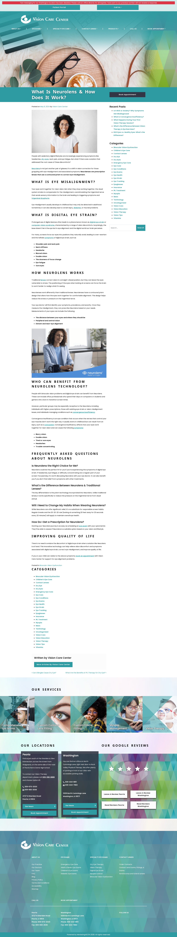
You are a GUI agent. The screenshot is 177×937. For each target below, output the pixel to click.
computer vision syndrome (43, 225)
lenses (43, 280)
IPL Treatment (41, 619)
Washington (66, 912)
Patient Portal (59, 7)
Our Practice (37, 864)
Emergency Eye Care (44, 592)
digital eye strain (97, 222)
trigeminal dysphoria (40, 198)
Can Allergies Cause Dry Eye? (44, 673)
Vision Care (40, 635)
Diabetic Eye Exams (69, 873)
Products (112, 29)
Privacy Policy (37, 880)
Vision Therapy (42, 641)
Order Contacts (125, 864)
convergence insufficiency (84, 412)
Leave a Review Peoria (114, 794)
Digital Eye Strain (96, 870)
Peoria (34, 912)
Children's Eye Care (44, 579)
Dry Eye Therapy (96, 864)
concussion (49, 425)
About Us (15, 29)
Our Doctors (37, 867)
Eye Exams (36, 29)
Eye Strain (40, 607)
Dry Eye (39, 586)
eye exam (83, 526)
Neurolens (36, 168)
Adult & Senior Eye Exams (71, 867)
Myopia (39, 622)
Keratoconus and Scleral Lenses (132, 873)
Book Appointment (156, 29)
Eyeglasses (40, 613)
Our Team (36, 870)
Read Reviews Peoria (114, 805)
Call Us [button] (117, 7)
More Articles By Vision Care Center (53, 664)
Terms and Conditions (40, 883)
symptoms (49, 238)
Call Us (133, 29)
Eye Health (40, 604)
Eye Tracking (41, 610)
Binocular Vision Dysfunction (50, 565)
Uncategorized (42, 632)
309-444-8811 (71, 782)
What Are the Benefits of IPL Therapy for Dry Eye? (85, 673)
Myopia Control (96, 873)
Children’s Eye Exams (69, 870)
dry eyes (45, 159)
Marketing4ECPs (83, 934)
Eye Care (39, 595)
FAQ (33, 873)
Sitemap (35, 889)
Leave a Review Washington (143, 794)
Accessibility (37, 886)
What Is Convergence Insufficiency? (129, 117)
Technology (41, 629)
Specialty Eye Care (61, 29)
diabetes (77, 208)
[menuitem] (16, 28)
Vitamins (39, 647)
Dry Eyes (39, 589)
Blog (33, 877)
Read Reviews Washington (143, 805)
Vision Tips (40, 644)
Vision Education (43, 638)
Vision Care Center (60, 106)
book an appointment (85, 556)
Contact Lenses (89, 29)
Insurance (40, 616)
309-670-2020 (31, 786)
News (38, 626)
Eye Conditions (42, 598)
